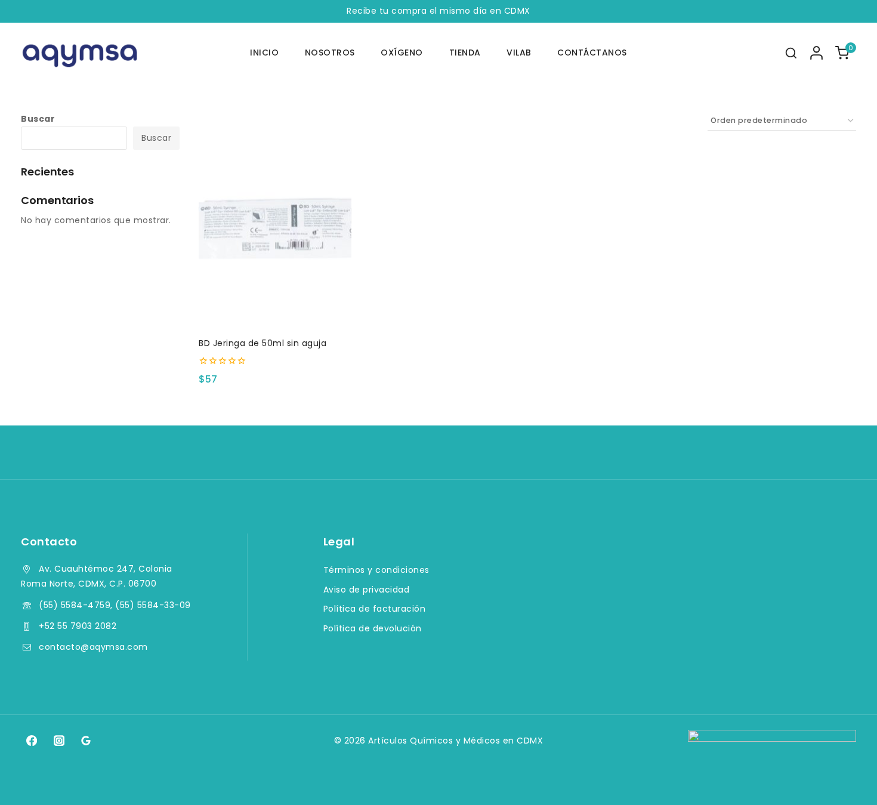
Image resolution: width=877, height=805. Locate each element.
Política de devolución (372, 628)
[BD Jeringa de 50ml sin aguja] (275, 236)
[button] (275, 307)
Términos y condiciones (376, 570)
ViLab (519, 52)
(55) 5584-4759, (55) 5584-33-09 (115, 605)
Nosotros (330, 52)
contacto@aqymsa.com (93, 647)
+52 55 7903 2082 (77, 626)
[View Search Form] (791, 53)
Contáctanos (592, 52)
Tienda (465, 52)
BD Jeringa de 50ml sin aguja (262, 343)
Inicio (264, 52)
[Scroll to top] (845, 779)
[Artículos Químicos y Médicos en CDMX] (80, 53)
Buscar (38, 119)
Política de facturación (374, 609)
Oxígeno (402, 52)
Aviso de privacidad (366, 590)
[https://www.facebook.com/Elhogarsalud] (31, 740)
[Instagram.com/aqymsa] (58, 740)
